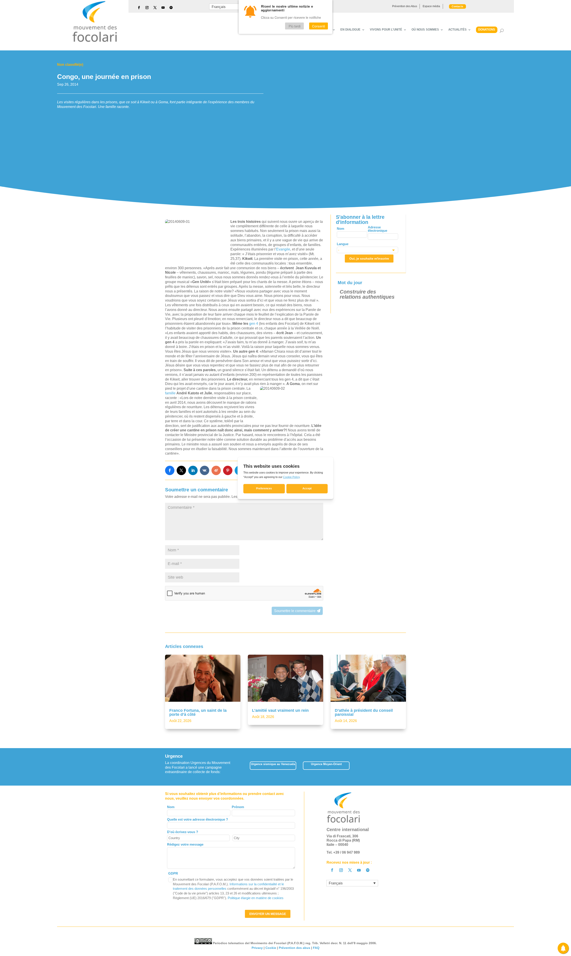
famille (170, 393)
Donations (486, 29)
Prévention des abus (294, 948)
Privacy (257, 948)
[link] (169, 470)
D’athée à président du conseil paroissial (364, 712)
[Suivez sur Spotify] (171, 7)
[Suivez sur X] (155, 7)
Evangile (283, 249)
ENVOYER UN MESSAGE (267, 914)
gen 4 (253, 323)
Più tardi (294, 26)
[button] (406, 767)
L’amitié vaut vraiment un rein (280, 710)
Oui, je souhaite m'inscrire (369, 258)
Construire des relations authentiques (367, 294)
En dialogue (350, 29)
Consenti (318, 26)
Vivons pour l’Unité (386, 29)
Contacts (457, 6)
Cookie (270, 948)
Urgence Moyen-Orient (326, 764)
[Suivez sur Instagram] (147, 7)
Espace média (431, 6)
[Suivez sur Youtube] (163, 7)
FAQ (316, 948)
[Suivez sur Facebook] (139, 7)
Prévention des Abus (404, 6)
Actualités (457, 29)
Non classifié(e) (70, 64)
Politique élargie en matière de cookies (255, 898)
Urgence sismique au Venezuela (273, 764)
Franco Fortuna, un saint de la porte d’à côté (198, 712)
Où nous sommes (425, 29)
